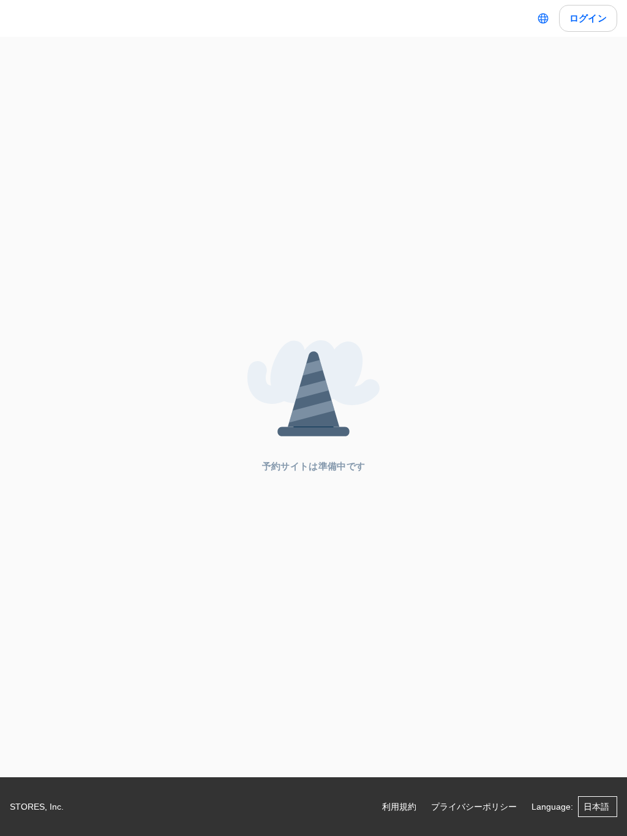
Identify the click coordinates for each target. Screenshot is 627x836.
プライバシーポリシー (474, 807)
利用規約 (399, 807)
